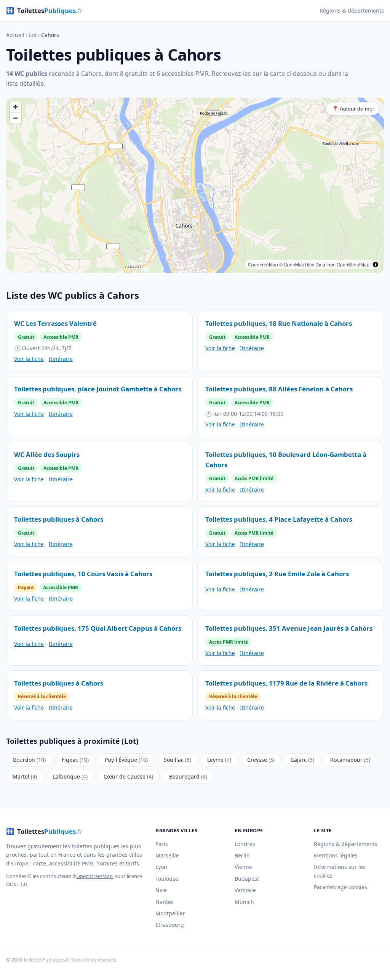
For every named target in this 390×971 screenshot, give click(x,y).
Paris (161, 844)
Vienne (243, 866)
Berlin (242, 855)
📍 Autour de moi (353, 109)
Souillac (177, 759)
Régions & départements (352, 10)
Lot (33, 34)
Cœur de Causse (128, 776)
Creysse (261, 759)
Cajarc (302, 759)
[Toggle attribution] (375, 264)
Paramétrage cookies (340, 887)
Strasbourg (169, 924)
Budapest (247, 878)
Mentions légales (336, 855)
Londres (245, 844)
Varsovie (245, 890)
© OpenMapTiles (296, 264)
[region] (195, 185)
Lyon (161, 866)
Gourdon (29, 759)
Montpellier (170, 913)
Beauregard (188, 776)
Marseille (167, 855)
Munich (244, 901)
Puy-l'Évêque (126, 759)
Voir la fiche (29, 358)
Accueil (15, 34)
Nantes (164, 901)
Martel (25, 776)
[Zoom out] (15, 117)
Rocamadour (350, 759)
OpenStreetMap (353, 264)
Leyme (219, 759)
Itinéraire (61, 358)
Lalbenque (70, 776)
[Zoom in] (15, 106)
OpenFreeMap (263, 264)
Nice (161, 890)
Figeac (75, 759)
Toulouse (166, 878)
